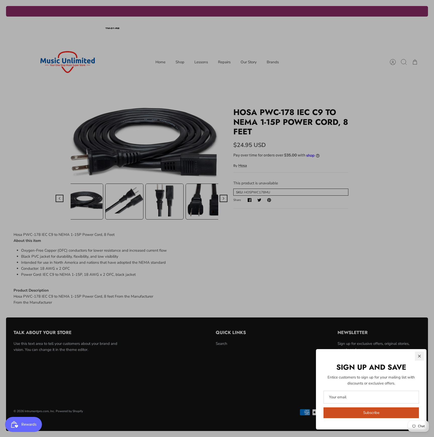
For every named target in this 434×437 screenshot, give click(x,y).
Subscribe (371, 412)
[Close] (419, 356)
